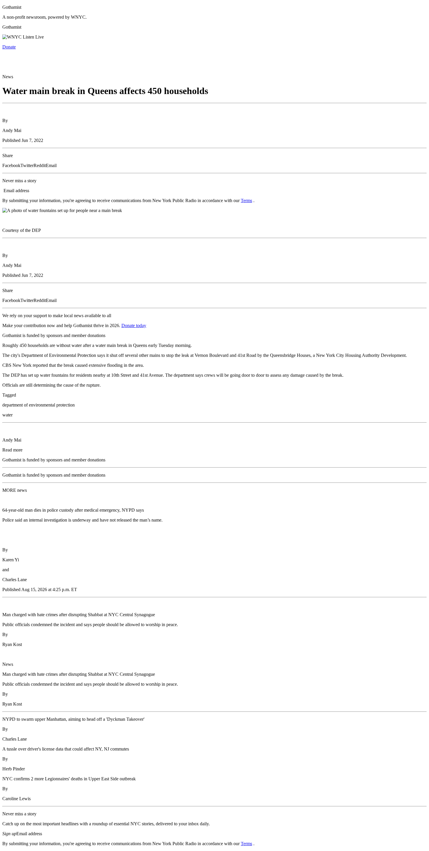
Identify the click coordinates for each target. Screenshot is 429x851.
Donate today (133, 325)
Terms (246, 200)
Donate (9, 46)
